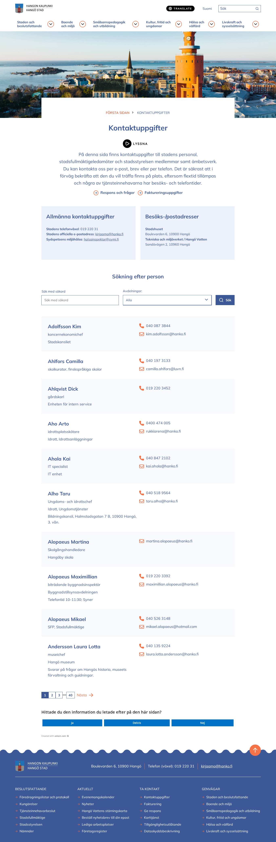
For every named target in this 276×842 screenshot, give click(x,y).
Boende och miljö (68, 24)
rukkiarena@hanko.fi (163, 431)
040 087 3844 (158, 325)
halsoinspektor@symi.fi (101, 239)
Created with (53, 735)
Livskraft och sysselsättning (233, 24)
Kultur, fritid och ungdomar (158, 24)
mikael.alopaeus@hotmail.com (171, 626)
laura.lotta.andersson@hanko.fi (172, 654)
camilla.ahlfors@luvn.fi (165, 369)
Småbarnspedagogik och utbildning (109, 24)
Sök (228, 300)
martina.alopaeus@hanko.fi (169, 541)
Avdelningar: (132, 291)
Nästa (82, 695)
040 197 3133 (158, 360)
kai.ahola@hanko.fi (162, 466)
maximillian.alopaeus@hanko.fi (172, 584)
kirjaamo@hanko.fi (109, 234)
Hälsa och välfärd (196, 24)
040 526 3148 (158, 618)
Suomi (207, 8)
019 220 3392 (158, 576)
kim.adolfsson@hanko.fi (166, 334)
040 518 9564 (158, 492)
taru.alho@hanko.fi (162, 501)
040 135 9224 (158, 645)
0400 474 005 (158, 423)
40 (70, 695)
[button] (72, 722)
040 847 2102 (158, 458)
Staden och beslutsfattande (29, 24)
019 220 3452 (158, 388)
